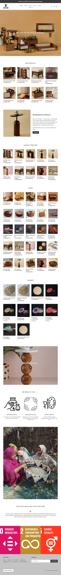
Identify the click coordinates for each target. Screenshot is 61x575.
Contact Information (23, 561)
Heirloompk (49, 570)
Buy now (36, 132)
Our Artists (30, 465)
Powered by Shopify (54, 570)
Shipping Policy (6, 561)
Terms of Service (14, 561)
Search (4, 560)
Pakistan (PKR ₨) (8, 570)
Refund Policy (23, 560)
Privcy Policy (15, 560)
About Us (9, 560)
